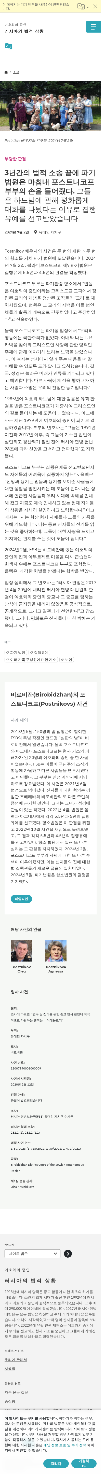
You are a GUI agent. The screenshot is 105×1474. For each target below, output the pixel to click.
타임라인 (21, 899)
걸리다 (56, 1463)
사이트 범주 (18, 1253)
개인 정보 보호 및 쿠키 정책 (64, 1445)
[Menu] (93, 27)
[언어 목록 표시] (83, 6)
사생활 (10, 1368)
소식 (16, 72)
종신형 (10, 1401)
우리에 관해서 (16, 1359)
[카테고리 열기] (68, 1253)
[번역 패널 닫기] (95, 6)
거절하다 (83, 1463)
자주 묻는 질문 (16, 1392)
